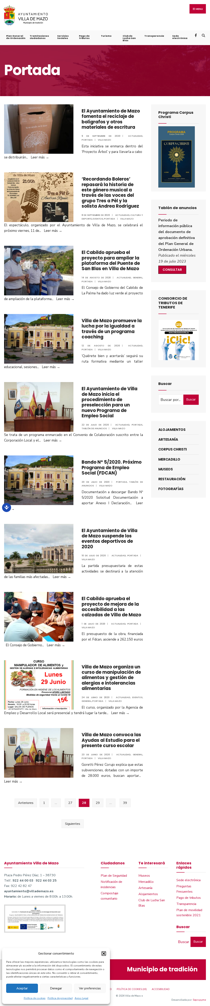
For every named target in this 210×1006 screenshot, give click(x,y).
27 (70, 803)
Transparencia (154, 36)
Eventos (98, 218)
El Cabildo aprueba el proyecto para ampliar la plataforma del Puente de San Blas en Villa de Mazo (111, 260)
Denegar (56, 988)
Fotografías (171, 488)
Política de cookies (35, 998)
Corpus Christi (172, 449)
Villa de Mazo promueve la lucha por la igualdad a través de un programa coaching (112, 329)
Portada (87, 139)
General (138, 277)
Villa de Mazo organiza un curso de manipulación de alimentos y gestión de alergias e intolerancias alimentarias (111, 678)
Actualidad (135, 136)
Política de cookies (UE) (132, 989)
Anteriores (25, 803)
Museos (165, 469)
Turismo (106, 36)
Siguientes (72, 824)
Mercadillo (169, 459)
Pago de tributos (84, 37)
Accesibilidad (161, 989)
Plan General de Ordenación (15, 37)
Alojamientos (172, 429)
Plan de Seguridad (114, 875)
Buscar (191, 399)
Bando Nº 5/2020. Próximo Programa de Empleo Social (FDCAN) (112, 467)
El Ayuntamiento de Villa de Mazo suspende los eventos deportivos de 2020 (109, 538)
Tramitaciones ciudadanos (39, 37)
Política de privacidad (60, 998)
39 (125, 803)
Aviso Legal (81, 998)
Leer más (40, 157)
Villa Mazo (104, 139)
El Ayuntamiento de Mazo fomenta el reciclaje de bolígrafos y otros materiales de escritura (111, 119)
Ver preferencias (90, 988)
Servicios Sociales (63, 37)
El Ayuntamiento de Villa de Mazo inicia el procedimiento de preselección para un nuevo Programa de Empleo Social (109, 402)
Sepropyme (199, 999)
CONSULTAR (172, 269)
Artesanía (168, 439)
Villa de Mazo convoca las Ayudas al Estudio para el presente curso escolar (111, 740)
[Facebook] (196, 35)
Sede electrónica (179, 37)
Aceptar (22, 988)
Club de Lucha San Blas (129, 38)
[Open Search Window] (203, 35)
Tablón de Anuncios (94, 428)
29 (98, 803)
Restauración (171, 479)
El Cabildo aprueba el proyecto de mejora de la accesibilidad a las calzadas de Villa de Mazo (111, 606)
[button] (104, 953)
